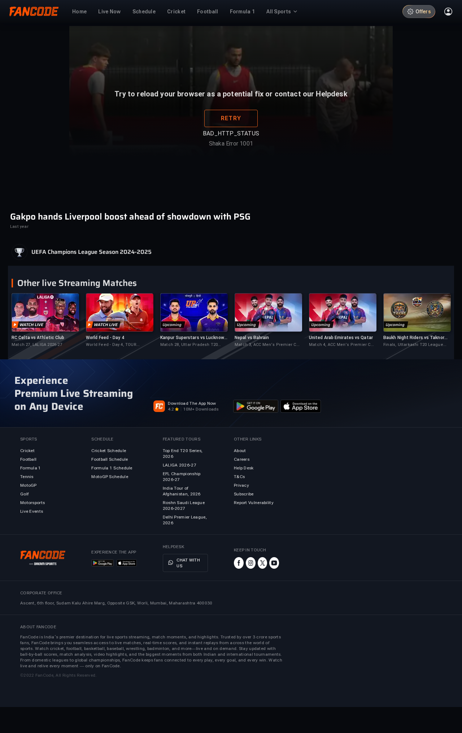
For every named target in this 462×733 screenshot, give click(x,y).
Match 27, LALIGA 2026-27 (37, 344)
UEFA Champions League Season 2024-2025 (91, 252)
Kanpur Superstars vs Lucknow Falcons (192, 338)
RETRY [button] (231, 137)
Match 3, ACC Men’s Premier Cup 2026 (268, 345)
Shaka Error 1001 (231, 162)
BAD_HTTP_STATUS (231, 152)
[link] (45, 320)
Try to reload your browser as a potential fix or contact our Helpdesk (230, 113)
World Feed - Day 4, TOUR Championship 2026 (111, 345)
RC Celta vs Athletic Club (38, 337)
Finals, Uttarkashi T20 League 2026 (413, 345)
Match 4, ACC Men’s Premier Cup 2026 (342, 345)
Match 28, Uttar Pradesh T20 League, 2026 (189, 345)
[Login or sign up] (448, 11)
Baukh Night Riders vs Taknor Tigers (413, 338)
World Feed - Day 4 (105, 337)
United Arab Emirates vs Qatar (341, 337)
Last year (19, 226)
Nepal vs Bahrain (252, 337)
